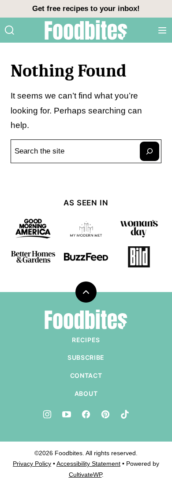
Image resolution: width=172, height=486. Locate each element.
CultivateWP (85, 474)
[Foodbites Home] (86, 30)
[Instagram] (47, 414)
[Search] (9, 30)
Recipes (86, 339)
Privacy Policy (32, 463)
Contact (86, 375)
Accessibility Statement (88, 463)
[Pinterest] (105, 414)
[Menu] (162, 30)
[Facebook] (86, 414)
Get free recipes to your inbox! (86, 8)
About (86, 393)
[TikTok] (125, 414)
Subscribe (86, 357)
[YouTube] (66, 414)
